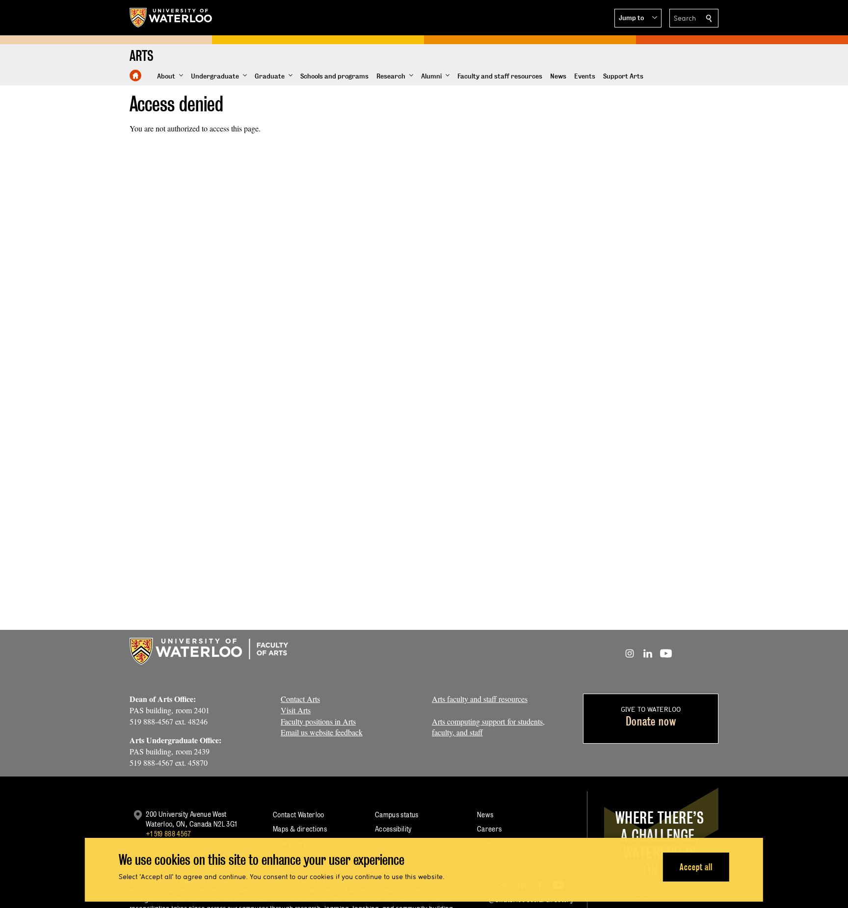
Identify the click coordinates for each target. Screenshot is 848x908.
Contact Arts (300, 699)
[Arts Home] (135, 75)
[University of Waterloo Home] (171, 17)
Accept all (696, 866)
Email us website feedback (322, 732)
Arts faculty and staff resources (480, 699)
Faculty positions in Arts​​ (318, 721)
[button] (638, 18)
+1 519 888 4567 (168, 834)
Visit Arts (296, 710)
